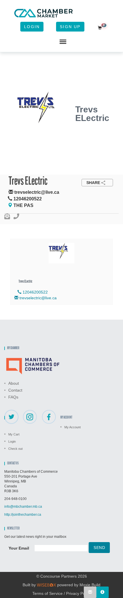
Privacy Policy (78, 593)
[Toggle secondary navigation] (63, 41)
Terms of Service (47, 593)
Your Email (19, 548)
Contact (15, 390)
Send (99, 547)
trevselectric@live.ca (38, 298)
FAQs (13, 397)
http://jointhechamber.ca (22, 515)
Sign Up (70, 26)
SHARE (93, 182)
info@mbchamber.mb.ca (23, 507)
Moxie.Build (90, 585)
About (13, 383)
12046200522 (34, 292)
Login (32, 26)
